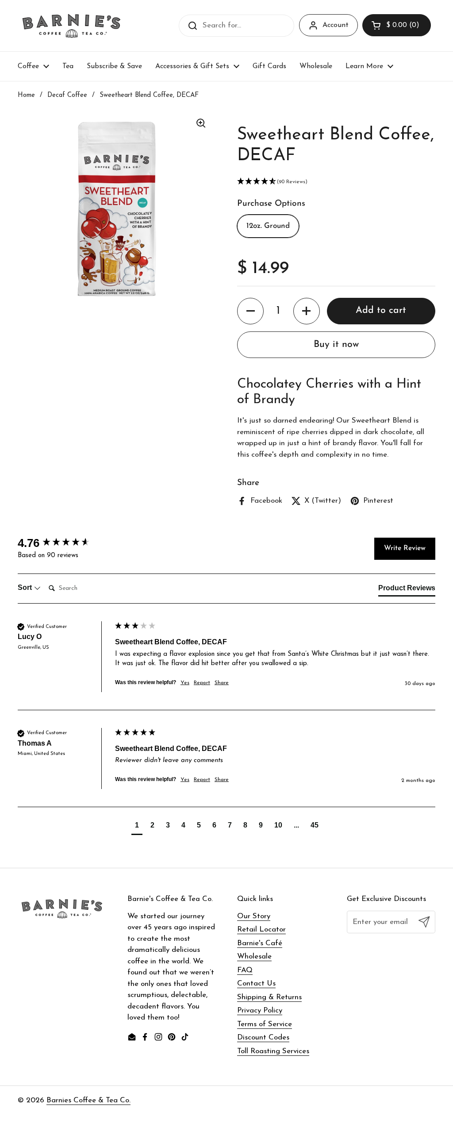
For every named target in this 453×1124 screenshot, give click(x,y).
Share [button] (222, 682)
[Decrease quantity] (250, 311)
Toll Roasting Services (273, 1051)
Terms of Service (264, 1024)
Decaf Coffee (67, 95)
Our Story (253, 916)
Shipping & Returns (269, 997)
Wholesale (254, 956)
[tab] (406, 590)
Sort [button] (26, 587)
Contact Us (256, 983)
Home (26, 95)
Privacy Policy (259, 1010)
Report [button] (202, 682)
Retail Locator (261, 929)
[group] (64, 543)
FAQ (245, 970)
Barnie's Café (259, 943)
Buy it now (336, 344)
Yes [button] (184, 682)
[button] (396, 25)
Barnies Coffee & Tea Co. (88, 1100)
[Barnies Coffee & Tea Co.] (71, 25)
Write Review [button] (405, 548)
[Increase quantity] (306, 311)
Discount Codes (263, 1037)
